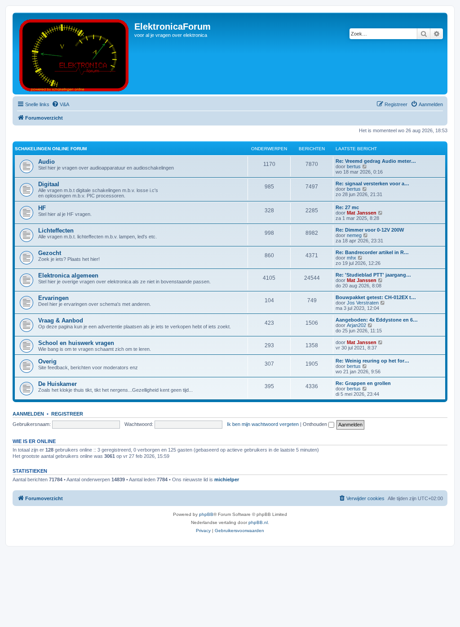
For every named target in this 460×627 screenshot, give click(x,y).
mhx (351, 257)
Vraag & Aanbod (60, 320)
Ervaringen (53, 298)
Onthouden (315, 424)
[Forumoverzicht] (74, 53)
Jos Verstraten (363, 302)
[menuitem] (60, 104)
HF (42, 208)
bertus (354, 166)
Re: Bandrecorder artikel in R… (372, 252)
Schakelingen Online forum (51, 148)
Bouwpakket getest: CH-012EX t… (376, 297)
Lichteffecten (56, 230)
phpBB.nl (258, 522)
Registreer (67, 414)
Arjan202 (356, 325)
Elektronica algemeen (68, 275)
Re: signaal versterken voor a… (372, 183)
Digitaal (48, 184)
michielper (226, 479)
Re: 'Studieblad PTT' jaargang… (373, 275)
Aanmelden (28, 414)
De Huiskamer (57, 384)
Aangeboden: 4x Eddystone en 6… (377, 319)
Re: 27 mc (347, 207)
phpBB (206, 514)
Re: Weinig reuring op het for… (372, 360)
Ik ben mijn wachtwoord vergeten (263, 424)
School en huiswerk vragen (76, 343)
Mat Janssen (361, 212)
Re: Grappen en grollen (363, 383)
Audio (46, 161)
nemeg (354, 235)
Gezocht (49, 253)
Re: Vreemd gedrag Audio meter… (376, 161)
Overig (47, 361)
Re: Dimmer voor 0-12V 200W (370, 230)
